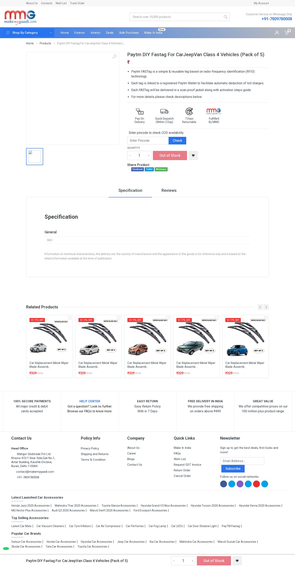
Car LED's (177, 526)
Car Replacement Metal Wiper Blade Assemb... (49, 365)
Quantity (133, 147)
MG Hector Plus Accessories (29, 510)
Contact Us (134, 464)
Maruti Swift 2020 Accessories (109, 510)
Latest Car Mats (21, 526)
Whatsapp (161, 169)
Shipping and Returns (95, 454)
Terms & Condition (93, 459)
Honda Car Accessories (61, 541)
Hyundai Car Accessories (96, 541)
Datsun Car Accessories (26, 541)
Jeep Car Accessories (131, 541)
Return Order (182, 470)
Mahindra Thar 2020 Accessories (76, 505)
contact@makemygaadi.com (35, 472)
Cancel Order (182, 476)
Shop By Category (25, 33)
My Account (261, 3)
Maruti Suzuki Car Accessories (237, 541)
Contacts (46, 3)
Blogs (131, 459)
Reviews (169, 190)
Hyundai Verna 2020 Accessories (260, 505)
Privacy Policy (90, 448)
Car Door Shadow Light (202, 526)
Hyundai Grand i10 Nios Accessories (163, 505)
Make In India (182, 448)
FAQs (177, 453)
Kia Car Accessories (162, 541)
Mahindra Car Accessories (196, 541)
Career (131, 453)
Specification (130, 190)
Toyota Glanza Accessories (119, 505)
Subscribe (233, 468)
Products (45, 43)
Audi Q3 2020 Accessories (68, 510)
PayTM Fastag (231, 526)
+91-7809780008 (277, 18)
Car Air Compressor (108, 526)
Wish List (61, 3)
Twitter (149, 169)
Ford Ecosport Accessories (150, 510)
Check (177, 140)
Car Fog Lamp (157, 526)
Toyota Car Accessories (92, 546)
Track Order (77, 3)
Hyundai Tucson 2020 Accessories (212, 505)
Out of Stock (170, 155)
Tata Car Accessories (59, 546)
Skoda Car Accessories (26, 546)
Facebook (137, 169)
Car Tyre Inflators (80, 526)
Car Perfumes (135, 526)
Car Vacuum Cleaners (50, 526)
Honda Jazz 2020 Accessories (30, 505)
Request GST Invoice (187, 464)
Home (30, 43)
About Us (32, 3)
